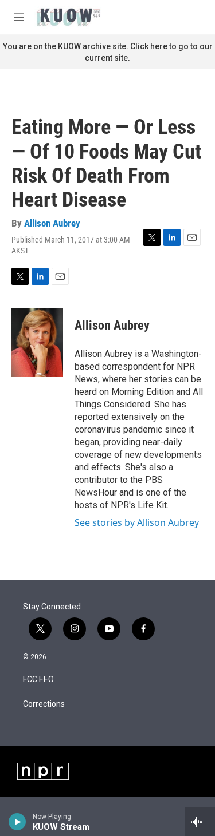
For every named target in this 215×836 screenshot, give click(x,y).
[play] (17, 821)
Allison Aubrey (52, 223)
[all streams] (200, 821)
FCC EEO (38, 679)
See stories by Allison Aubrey (137, 522)
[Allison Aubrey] (37, 342)
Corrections (44, 704)
